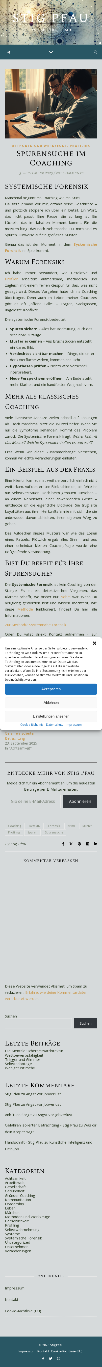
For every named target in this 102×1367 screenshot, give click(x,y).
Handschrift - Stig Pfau (24, 1142)
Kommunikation (18, 1199)
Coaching (14, 826)
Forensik (54, 826)
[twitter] (51, 1358)
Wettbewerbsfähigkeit (24, 1055)
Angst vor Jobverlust (43, 1093)
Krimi (71, 826)
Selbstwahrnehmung (22, 1229)
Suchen (11, 1016)
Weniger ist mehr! (20, 1067)
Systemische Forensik (23, 1237)
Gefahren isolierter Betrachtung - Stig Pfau (41, 1125)
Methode (25, 609)
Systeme (12, 1233)
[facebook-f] (43, 1358)
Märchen (12, 1212)
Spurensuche (54, 832)
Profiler (11, 278)
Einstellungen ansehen (51, 716)
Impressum (74, 724)
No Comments (69, 173)
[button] (94, 643)
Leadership (14, 1203)
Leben (10, 1208)
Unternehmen (16, 1246)
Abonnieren (80, 801)
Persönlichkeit (17, 1220)
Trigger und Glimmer (22, 1059)
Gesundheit (15, 1190)
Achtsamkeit (15, 1178)
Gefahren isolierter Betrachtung (20, 736)
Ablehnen (51, 702)
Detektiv (34, 826)
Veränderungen (18, 1250)
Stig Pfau (51, 18)
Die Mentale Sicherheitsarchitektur (34, 1050)
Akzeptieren (51, 689)
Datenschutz (54, 724)
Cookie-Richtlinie (32, 724)
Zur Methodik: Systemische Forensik (35, 624)
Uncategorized (17, 1242)
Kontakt (11, 1299)
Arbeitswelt (15, 1182)
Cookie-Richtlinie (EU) (23, 1310)
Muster (87, 826)
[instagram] (58, 1358)
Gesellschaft (15, 1186)
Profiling (80, 146)
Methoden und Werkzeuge (39, 146)
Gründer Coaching (20, 1195)
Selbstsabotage (18, 1063)
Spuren (32, 832)
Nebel (65, 596)
